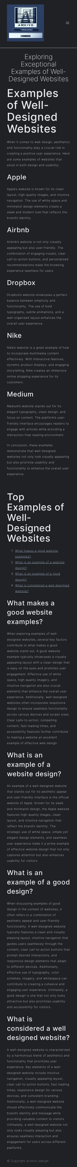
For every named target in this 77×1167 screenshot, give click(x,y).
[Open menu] (67, 22)
